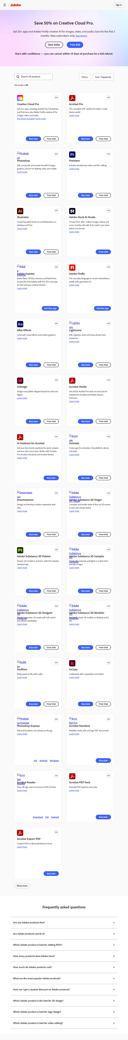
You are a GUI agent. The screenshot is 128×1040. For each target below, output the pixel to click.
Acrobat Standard (79, 726)
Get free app (50, 308)
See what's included (25, 118)
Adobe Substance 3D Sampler (86, 556)
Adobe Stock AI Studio (82, 217)
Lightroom (75, 330)
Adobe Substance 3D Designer (34, 613)
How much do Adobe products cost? (32, 967)
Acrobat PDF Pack (79, 782)
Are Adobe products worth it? (29, 933)
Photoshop (23, 160)
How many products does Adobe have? (34, 956)
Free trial (75, 44)
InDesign (22, 386)
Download (38, 817)
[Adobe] (15, 5)
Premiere (74, 160)
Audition (22, 669)
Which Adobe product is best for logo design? (37, 1011)
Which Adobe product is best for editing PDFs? (37, 944)
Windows (54, 760)
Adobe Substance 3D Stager (85, 499)
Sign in (119, 5)
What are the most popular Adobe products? (37, 978)
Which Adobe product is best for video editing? (38, 1023)
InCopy (73, 669)
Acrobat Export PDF (29, 839)
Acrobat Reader (26, 782)
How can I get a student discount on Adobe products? (41, 989)
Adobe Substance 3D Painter (34, 556)
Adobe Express (25, 273)
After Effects (24, 330)
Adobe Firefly (77, 273)
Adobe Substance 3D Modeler (86, 613)
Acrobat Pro (76, 104)
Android (43, 760)
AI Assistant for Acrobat (30, 443)
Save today (54, 44)
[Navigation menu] (4, 5)
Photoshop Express (28, 726)
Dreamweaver (25, 499)
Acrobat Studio (78, 386)
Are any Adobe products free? (29, 922)
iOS (35, 760)
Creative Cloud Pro (28, 104)
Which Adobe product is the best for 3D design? (38, 1000)
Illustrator (23, 217)
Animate (74, 443)
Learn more (41, 118)
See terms (81, 35)
